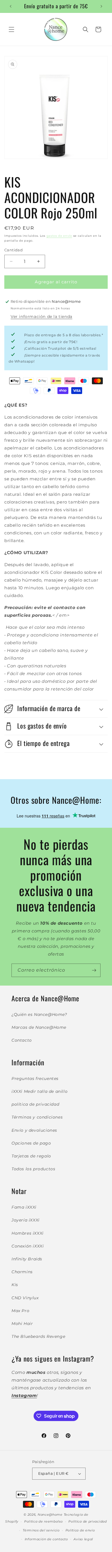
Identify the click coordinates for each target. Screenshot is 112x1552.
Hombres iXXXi (27, 1233)
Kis (14, 1284)
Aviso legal (83, 1539)
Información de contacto (46, 1539)
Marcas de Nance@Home (38, 1027)
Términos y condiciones (37, 1117)
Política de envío (80, 1530)
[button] (11, 29)
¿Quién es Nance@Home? (39, 1014)
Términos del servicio (41, 1530)
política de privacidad (35, 1104)
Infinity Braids (26, 1259)
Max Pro (20, 1310)
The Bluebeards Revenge (38, 1336)
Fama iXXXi (23, 1207)
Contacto (21, 1040)
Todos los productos (33, 1168)
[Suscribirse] (94, 970)
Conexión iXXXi (27, 1246)
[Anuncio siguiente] (101, 6)
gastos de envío (59, 236)
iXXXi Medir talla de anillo (39, 1091)
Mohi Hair (22, 1323)
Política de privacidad (87, 1521)
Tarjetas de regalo (31, 1156)
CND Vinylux (25, 1297)
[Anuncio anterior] (10, 6)
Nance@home (50, 1515)
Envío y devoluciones (34, 1130)
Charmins (22, 1271)
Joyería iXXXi (25, 1220)
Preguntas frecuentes (35, 1078)
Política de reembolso (43, 1521)
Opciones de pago (31, 1143)
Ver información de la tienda (41, 316)
